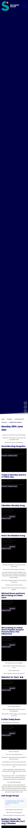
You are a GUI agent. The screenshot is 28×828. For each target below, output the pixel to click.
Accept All (4, 455)
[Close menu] (24, 6)
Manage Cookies (13, 455)
